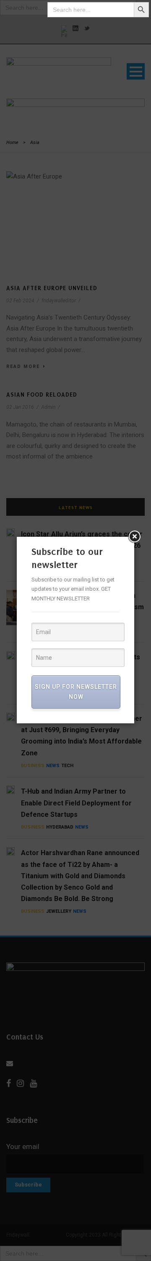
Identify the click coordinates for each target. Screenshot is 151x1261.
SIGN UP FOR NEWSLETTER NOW (76, 691)
